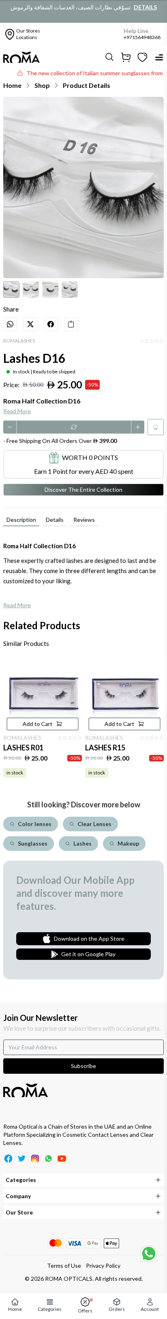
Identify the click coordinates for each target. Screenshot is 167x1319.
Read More (17, 411)
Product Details (86, 85)
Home (12, 85)
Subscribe (83, 1065)
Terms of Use (64, 1265)
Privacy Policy (103, 1265)
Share (11, 309)
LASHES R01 (23, 747)
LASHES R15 (105, 747)
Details (145, 7)
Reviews (84, 519)
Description (21, 519)
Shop (42, 85)
